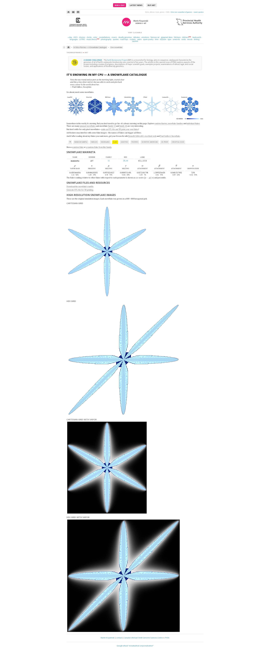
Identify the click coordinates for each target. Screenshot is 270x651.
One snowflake (116, 47)
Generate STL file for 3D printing (80, 190)
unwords (176, 39)
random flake (78, 147)
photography (106, 39)
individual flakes (193, 123)
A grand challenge (93, 60)
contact (119, 638)
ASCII (75, 37)
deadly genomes (125, 37)
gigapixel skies (166, 37)
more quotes (199, 12)
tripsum (163, 39)
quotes (116, 39)
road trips (124, 39)
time (156, 39)
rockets (133, 39)
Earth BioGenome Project (117, 60)
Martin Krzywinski (107, 638)
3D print (164, 142)
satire (139, 39)
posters (134, 142)
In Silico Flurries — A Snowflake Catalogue (90, 47)
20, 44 (125, 160)
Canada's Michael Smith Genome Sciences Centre (143, 638)
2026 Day (119, 5)
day (70, 37)
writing (196, 39)
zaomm (135, 41)
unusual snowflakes (88, 126)
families (94, 142)
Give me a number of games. (181, 12)
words (189, 39)
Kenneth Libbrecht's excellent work (142, 136)
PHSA (167, 638)
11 (109, 160)
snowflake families (175, 123)
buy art (152, 5)
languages (74, 39)
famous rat (155, 37)
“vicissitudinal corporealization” (140, 646)
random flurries (161, 123)
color (95, 37)
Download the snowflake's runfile (80, 186)
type (169, 39)
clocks (89, 37)
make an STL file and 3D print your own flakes (119, 129)
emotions (145, 37)
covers (114, 37)
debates (136, 37)
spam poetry (148, 39)
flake (115, 142)
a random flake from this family (98, 147)
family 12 (112, 126)
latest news (136, 5)
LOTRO (82, 39)
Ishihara (185, 37)
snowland (105, 142)
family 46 (123, 126)
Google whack (122, 646)
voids (183, 39)
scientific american (150, 142)
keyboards (197, 37)
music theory (91, 39)
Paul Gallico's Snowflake (170, 136)
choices (82, 37)
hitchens (177, 37)
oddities (124, 142)
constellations (104, 37)
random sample (80, 142)
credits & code (178, 142)
